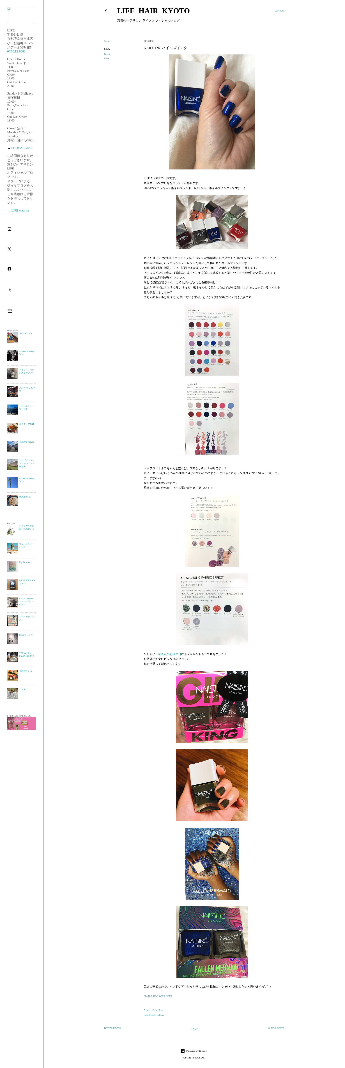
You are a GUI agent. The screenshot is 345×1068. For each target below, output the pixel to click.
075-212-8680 (16, 51)
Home (194, 1029)
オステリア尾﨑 (26, 424)
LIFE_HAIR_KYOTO (153, 11)
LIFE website (20, 210)
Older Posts (276, 1028)
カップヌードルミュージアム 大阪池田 (27, 463)
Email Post (158, 1010)
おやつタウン (25, 333)
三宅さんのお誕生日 (168, 654)
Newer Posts (112, 1028)
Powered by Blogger (197, 1050)
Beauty (107, 54)
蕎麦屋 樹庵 (25, 496)
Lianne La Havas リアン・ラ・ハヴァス (26, 601)
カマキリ (23, 689)
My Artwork (24, 562)
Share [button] (107, 41)
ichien (106, 58)
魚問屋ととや (25, 671)
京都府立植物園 (26, 442)
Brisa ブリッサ (26, 635)
